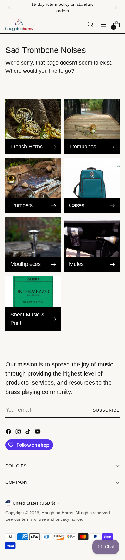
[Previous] (9, 7)
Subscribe (106, 410)
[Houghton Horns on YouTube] (38, 433)
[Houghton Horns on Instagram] (18, 433)
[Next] (116, 7)
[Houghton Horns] (19, 24)
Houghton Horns (57, 512)
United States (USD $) (34, 503)
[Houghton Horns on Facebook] (9, 433)
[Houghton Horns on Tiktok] (28, 433)
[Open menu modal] (103, 24)
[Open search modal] (90, 24)
